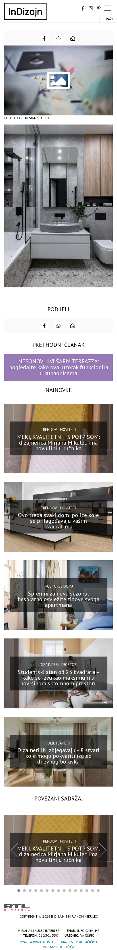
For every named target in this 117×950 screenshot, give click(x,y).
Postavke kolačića (58, 947)
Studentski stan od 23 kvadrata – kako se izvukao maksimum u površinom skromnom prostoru (58, 677)
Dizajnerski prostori (58, 664)
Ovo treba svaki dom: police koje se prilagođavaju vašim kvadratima (58, 520)
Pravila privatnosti (36, 942)
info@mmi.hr (88, 930)
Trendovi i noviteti (58, 429)
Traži (108, 19)
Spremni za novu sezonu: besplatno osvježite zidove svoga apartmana (58, 599)
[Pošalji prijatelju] (72, 38)
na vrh (107, 905)
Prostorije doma (58, 586)
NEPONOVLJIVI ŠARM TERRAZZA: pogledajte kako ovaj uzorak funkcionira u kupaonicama (58, 367)
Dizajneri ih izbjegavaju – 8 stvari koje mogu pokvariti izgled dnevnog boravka (58, 755)
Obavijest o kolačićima (78, 942)
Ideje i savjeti (58, 742)
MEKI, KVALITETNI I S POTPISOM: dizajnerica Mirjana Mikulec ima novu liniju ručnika (58, 442)
